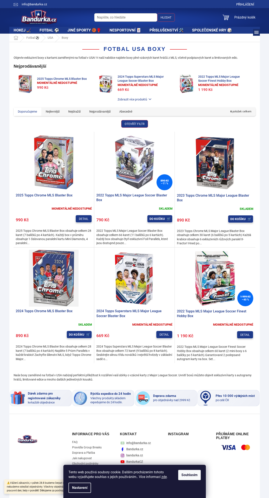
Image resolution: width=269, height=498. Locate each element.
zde (164, 477)
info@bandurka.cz (138, 443)
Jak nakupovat (82, 458)
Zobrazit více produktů (132, 99)
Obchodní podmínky (85, 463)
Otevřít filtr (135, 124)
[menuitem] (22, 30)
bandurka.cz (134, 455)
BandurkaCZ (134, 461)
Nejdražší (74, 111)
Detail (83, 218)
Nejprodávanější (100, 111)
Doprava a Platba (83, 452)
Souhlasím (189, 475)
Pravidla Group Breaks (87, 447)
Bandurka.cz (134, 449)
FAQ (75, 442)
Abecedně (125, 111)
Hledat (166, 17)
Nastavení (79, 488)
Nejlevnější (53, 111)
